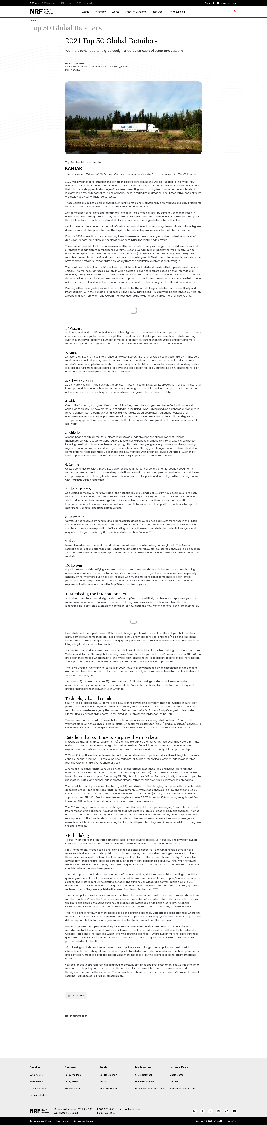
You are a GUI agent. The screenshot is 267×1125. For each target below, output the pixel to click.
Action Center (72, 1088)
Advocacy (100, 11)
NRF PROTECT (107, 1081)
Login (234, 3)
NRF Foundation (38, 1095)
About (85, 11)
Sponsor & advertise (83, 1121)
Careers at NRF (38, 1088)
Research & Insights (135, 11)
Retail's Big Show (108, 1074)
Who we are (36, 1074)
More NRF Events (108, 1088)
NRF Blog (174, 1081)
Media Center (177, 1074)
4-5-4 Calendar (143, 1074)
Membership (36, 1081)
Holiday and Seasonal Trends (150, 1088)
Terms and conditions (40, 1121)
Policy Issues (71, 1081)
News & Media (177, 11)
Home (33, 20)
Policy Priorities (73, 1074)
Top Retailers (78, 995)
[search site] (235, 12)
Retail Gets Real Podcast (183, 1088)
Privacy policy (62, 1121)
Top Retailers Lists (144, 1081)
